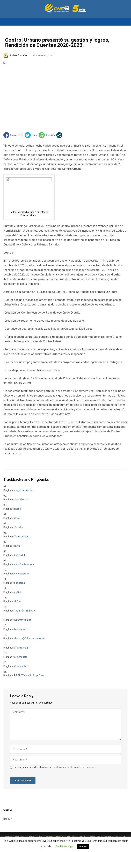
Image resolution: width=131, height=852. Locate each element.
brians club (20, 555)
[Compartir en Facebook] (11, 135)
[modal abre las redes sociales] (59, 135)
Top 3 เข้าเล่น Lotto (24, 611)
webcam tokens (22, 620)
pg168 (17, 592)
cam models (20, 657)
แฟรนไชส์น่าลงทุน (24, 564)
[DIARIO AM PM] (65, 8)
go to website (21, 573)
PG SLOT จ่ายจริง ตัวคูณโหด (29, 675)
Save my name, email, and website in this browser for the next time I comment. (55, 767)
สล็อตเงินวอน (21, 499)
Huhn (17, 546)
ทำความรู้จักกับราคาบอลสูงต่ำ (30, 638)
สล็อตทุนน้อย (21, 648)
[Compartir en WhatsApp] (47, 135)
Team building (21, 536)
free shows (20, 629)
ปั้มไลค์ (17, 601)
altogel (17, 509)
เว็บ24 (17, 518)
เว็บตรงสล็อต (21, 666)
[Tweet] (31, 135)
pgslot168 (19, 583)
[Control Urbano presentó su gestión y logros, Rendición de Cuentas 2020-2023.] (65, 91)
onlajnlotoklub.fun (23, 490)
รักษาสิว (18, 527)
